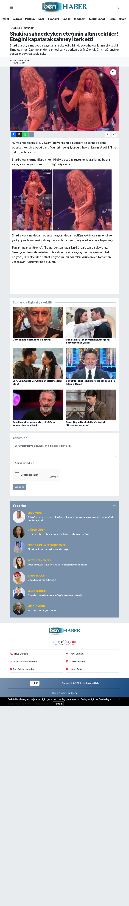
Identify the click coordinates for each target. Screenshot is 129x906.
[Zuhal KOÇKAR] (19, 578)
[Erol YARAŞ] (19, 516)
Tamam (58, 703)
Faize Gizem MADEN (39, 560)
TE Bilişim (72, 693)
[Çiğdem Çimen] (19, 532)
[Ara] (117, 8)
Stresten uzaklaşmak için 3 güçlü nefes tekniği (55, 595)
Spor (41, 19)
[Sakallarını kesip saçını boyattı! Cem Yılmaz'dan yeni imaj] (38, 404)
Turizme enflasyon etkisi (42, 610)
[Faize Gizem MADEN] (19, 562)
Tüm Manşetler (77, 661)
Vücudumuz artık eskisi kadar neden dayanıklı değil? (58, 564)
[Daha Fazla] (31, 134)
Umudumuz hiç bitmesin (42, 580)
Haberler (15, 28)
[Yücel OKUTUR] (19, 608)
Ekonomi (53, 19)
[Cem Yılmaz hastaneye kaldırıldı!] (38, 322)
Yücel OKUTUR (36, 606)
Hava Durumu (21, 654)
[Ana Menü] (11, 7)
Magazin (79, 19)
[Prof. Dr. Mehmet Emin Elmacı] (19, 547)
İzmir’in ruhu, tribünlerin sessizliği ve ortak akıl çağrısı (59, 534)
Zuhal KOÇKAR (36, 576)
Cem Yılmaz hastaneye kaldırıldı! (32, 339)
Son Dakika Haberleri (23, 669)
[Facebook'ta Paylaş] (13, 134)
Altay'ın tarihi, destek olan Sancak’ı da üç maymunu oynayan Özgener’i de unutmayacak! (71, 519)
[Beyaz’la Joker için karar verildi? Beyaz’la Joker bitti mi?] (91, 363)
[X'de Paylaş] (19, 134)
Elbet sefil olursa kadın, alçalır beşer (49, 549)
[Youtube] (73, 642)
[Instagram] (67, 642)
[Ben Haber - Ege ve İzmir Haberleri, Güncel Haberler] (64, 7)
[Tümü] (114, 505)
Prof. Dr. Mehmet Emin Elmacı (46, 545)
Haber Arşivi (76, 669)
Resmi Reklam (117, 19)
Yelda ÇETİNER (37, 591)
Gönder (19, 487)
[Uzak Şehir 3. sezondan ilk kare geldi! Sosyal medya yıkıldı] (91, 322)
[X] (61, 642)
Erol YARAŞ (35, 513)
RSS (36, 683)
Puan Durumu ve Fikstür (25, 661)
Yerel (5, 19)
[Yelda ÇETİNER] (19, 593)
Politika (30, 19)
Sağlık (66, 19)
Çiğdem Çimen (36, 530)
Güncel (17, 19)
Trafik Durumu (77, 654)
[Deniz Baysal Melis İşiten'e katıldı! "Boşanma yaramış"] (91, 404)
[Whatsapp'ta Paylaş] (25, 134)
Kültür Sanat (97, 19)
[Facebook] (56, 642)
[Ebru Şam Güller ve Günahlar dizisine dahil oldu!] (38, 363)
